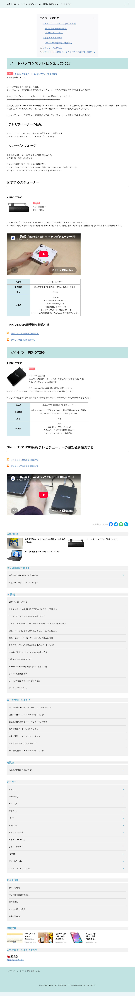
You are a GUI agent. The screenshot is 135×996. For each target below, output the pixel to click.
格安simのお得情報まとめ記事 (34, 942)
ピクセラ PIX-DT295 (52, 48)
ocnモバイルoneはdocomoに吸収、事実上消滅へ (30, 939)
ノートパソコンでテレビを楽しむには (59, 23)
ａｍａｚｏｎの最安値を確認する (25, 460)
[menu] (126, 4)
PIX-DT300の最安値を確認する (58, 43)
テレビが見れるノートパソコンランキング (42, 552)
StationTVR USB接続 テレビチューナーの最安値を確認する (69, 52)
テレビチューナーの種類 (56, 28)
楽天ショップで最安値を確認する (25, 334)
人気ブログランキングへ (15, 960)
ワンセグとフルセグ (54, 32)
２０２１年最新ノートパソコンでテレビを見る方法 (35, 74)
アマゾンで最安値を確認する (23, 340)
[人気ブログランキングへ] (12, 956)
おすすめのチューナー (52, 38)
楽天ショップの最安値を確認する (25, 466)
